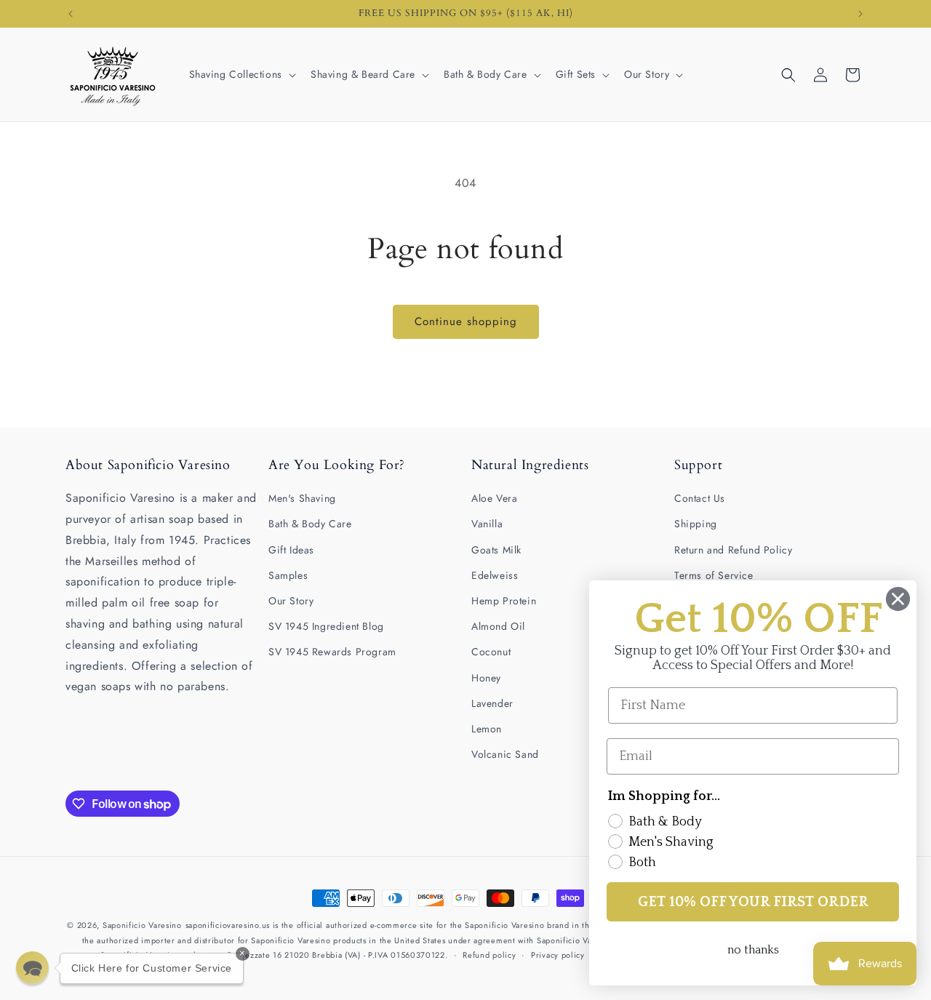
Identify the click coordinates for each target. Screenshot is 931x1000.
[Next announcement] (860, 14)
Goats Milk (496, 550)
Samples (288, 575)
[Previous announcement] (71, 14)
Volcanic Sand (505, 754)
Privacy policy (558, 955)
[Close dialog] (898, 599)
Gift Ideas (291, 550)
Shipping (695, 523)
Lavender (492, 703)
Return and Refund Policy (733, 550)
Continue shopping (466, 321)
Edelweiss (494, 575)
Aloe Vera (494, 498)
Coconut (491, 651)
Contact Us (699, 498)
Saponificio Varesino (142, 925)
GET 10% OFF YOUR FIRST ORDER (753, 902)
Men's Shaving (302, 498)
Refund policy (489, 955)
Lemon (486, 728)
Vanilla (487, 523)
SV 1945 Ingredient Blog (326, 626)
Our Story (290, 600)
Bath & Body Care (310, 523)
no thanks (753, 949)
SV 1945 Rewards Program (332, 651)
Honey (486, 678)
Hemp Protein (503, 600)
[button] (241, 74)
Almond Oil (498, 626)
